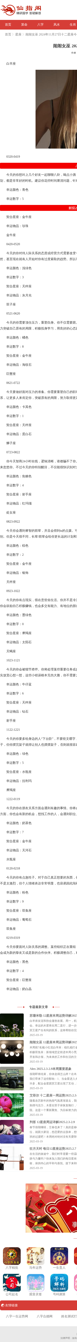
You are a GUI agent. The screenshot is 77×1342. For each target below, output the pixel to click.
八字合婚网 (45, 1316)
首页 (8, 24)
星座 (18, 34)
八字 (40, 24)
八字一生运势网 (17, 1316)
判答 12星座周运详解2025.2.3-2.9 (52, 1122)
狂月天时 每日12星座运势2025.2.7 (53, 1148)
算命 (24, 24)
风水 (57, 24)
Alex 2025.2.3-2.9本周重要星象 (50, 1068)
